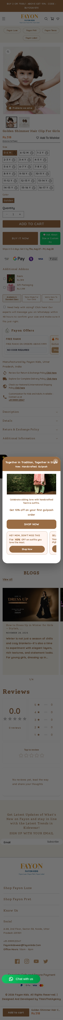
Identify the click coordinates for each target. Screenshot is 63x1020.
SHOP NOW (31, 524)
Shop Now (27, 549)
